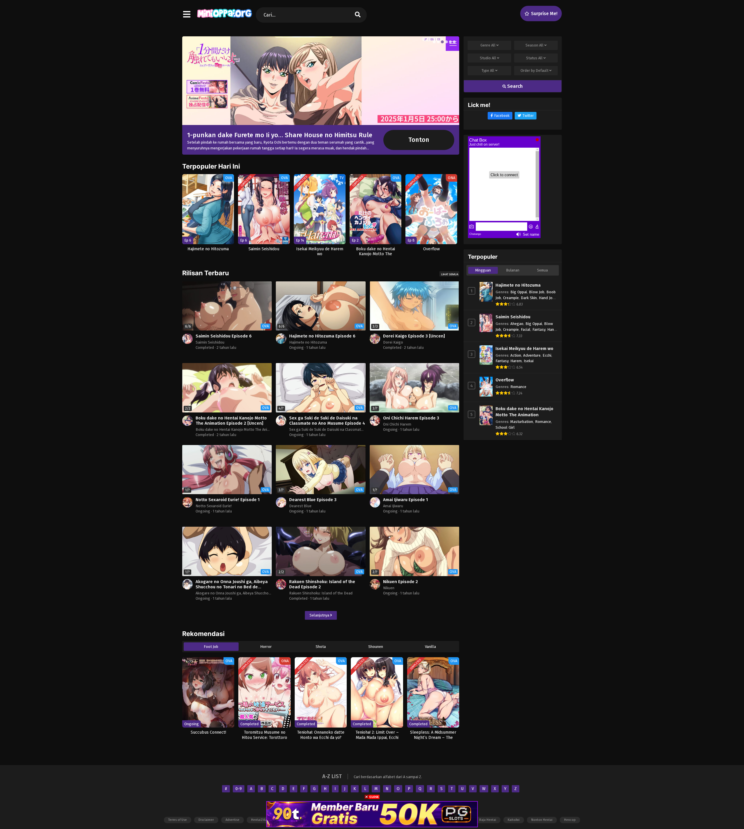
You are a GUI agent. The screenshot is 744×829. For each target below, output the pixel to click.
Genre (488, 45)
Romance (518, 387)
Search (514, 86)
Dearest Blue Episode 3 (313, 499)
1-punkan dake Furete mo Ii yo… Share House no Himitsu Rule (279, 135)
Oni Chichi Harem (397, 424)
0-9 (238, 788)
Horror (266, 646)
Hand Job (547, 298)
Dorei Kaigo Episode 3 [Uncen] (414, 336)
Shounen (375, 646)
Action (515, 355)
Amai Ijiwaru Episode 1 (405, 499)
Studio (488, 58)
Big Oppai (518, 292)
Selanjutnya (320, 615)
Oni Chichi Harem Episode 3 (411, 418)
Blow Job (536, 292)
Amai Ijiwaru (393, 506)
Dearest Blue (300, 506)
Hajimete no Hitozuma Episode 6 (322, 336)
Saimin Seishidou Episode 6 (224, 336)
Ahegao (516, 323)
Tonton (418, 140)
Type (488, 70)
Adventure (532, 355)
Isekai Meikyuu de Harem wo (524, 348)
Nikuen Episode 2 (400, 581)
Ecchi (547, 355)
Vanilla (430, 646)
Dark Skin (529, 298)
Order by (534, 70)
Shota (321, 646)
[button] (434, 41)
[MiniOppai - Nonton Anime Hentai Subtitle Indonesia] (224, 17)
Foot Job (211, 646)
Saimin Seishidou (210, 342)
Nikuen (388, 588)
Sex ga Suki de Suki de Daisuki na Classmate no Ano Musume (340, 429)
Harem (516, 361)
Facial (525, 329)
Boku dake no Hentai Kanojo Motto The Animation (237, 429)
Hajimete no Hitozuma (308, 342)
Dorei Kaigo (393, 342)
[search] (357, 15)
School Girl (505, 427)
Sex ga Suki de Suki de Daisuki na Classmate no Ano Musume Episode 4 (327, 420)
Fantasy (538, 329)
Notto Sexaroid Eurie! (214, 506)
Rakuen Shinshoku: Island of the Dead (321, 593)
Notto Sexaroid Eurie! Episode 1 (228, 499)
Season (534, 45)
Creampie (511, 298)
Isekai (529, 361)
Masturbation (521, 421)
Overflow (505, 380)
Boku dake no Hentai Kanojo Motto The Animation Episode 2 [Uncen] (231, 420)
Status (534, 58)
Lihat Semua (449, 274)
